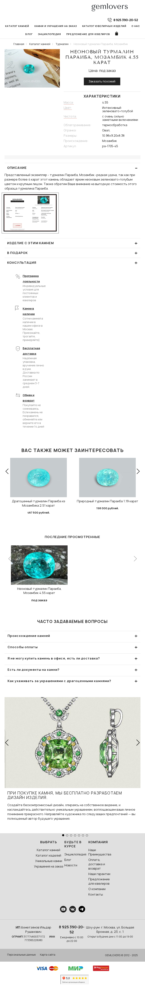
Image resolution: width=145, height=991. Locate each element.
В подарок (72, 253)
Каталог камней (17, 26)
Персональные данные (21, 954)
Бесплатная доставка (31, 350)
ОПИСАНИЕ (72, 168)
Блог (28, 34)
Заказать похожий (102, 81)
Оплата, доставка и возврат (96, 864)
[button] (57, 68)
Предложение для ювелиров (88, 34)
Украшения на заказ (48, 866)
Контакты (95, 894)
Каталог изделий (48, 855)
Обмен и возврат (29, 397)
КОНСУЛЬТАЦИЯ (72, 262)
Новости (70, 865)
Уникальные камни (48, 861)
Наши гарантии (99, 874)
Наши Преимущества (99, 852)
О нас (135, 26)
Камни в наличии (29, 311)
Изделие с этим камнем (72, 243)
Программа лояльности (31, 278)
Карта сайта (47, 954)
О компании (97, 889)
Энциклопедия (49, 34)
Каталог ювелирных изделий (104, 26)
